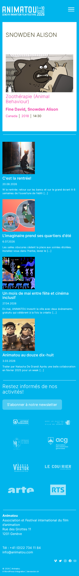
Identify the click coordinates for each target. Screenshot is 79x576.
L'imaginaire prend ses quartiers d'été (36, 235)
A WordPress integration (13, 571)
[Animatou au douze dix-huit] (18, 335)
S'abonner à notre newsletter (32, 404)
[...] (46, 193)
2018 (25, 116)
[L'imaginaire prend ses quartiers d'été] (18, 215)
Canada (11, 116)
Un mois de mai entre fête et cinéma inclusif (35, 295)
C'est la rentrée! (16, 178)
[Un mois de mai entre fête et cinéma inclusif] (18, 273)
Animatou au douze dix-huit (28, 355)
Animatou (23, 11)
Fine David (15, 109)
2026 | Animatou (12, 569)
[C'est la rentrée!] (18, 158)
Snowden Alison (43, 109)
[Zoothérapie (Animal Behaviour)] (39, 73)
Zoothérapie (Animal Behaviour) (27, 99)
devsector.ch (33, 571)
